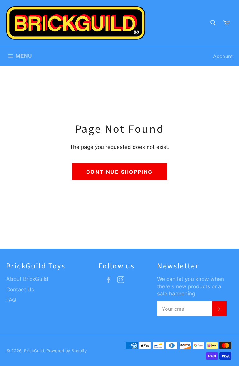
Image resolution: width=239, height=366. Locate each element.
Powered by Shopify (66, 350)
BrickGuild (34, 350)
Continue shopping (119, 172)
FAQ (11, 300)
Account (223, 56)
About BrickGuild (27, 279)
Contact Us (20, 289)
